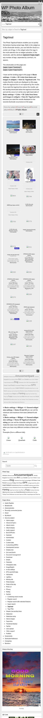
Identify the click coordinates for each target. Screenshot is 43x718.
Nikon (38, 391)
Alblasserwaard (12, 376)
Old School (9, 393)
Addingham (6, 376)
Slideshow (9, 614)
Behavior (13, 379)
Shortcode (26, 396)
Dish (13, 382)
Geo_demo (12, 388)
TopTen (8, 626)
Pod (31, 393)
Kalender (9, 535)
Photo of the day (11, 584)
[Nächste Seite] (38, 114)
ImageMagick (10, 567)
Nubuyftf (5, 393)
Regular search (12, 599)
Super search (11, 604)
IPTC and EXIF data (12, 572)
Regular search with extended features (19, 601)
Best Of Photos (10, 532)
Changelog (8, 641)
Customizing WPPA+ (12, 545)
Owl (17, 393)
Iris (36, 388)
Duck (25, 382)
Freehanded (18, 385)
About (6, 513)
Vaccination (36, 399)
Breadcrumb (8, 505)
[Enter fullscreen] (40, 2)
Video (9, 402)
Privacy (8, 589)
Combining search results (15, 596)
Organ (14, 393)
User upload (10, 629)
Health (17, 388)
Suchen (8, 594)
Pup (7, 396)
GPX (33, 385)
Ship (23, 396)
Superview (9, 621)
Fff (36, 382)
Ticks (18, 399)
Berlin (16, 379)
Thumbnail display (11, 624)
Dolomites (21, 382)
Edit (28, 382)
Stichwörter (9, 574)
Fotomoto (9, 562)
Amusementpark (25, 375)
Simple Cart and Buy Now (14, 611)
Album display (10, 528)
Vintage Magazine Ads (15, 402)
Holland (21, 388)
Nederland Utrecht (32, 391)
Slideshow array (11, 616)
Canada (26, 379)
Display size (9, 550)
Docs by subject (7, 29)
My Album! (8, 515)
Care (33, 379)
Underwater (31, 399)
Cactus (23, 379)
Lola (15, 391)
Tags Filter (10, 609)
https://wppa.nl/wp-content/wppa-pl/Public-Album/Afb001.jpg (29, 312)
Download (9, 557)
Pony (5, 396)
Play (29, 393)
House (33, 388)
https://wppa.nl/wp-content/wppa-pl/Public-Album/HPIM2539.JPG (29, 286)
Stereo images (10, 619)
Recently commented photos (13, 510)
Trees (26, 399)
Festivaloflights (32, 382)
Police (36, 393)
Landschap (9, 391)
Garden (8, 388)
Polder (33, 393)
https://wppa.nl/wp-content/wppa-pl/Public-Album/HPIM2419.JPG (29, 362)
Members (7, 643)
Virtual (21, 402)
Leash (12, 391)
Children (36, 379)
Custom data (10, 542)
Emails (8, 560)
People (27, 393)
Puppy (10, 396)
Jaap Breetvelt (19, 452)
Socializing (12, 399)
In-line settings (10, 569)
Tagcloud (26, 107)
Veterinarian (6, 402)
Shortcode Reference (11, 638)
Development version (12, 547)
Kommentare (10, 537)
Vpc (23, 402)
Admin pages (10, 520)
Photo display (10, 582)
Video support (10, 631)
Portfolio (8, 633)
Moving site (9, 579)
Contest (5, 382)
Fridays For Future (26, 385)
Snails (34, 396)
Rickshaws (15, 396)
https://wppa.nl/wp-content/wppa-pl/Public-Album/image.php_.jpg (13, 260)
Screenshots (8, 636)
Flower (6, 385)
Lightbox (8, 577)
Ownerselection (9, 508)
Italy (37, 388)
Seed (21, 396)
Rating (8, 592)
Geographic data (11, 565)
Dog (16, 382)
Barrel (10, 379)
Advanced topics (11, 523)
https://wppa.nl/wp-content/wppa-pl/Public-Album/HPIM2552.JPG (13, 309)
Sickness (31, 396)
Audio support (10, 530)
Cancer (30, 379)
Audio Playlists (9, 503)
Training (23, 399)
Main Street (18, 391)
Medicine (22, 391)
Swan (16, 399)
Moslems (26, 391)
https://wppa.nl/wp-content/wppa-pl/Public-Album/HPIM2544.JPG (13, 286)
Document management (13, 555)
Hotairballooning (28, 388)
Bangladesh (6, 379)
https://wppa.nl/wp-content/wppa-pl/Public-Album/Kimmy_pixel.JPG (13, 364)
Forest (13, 385)
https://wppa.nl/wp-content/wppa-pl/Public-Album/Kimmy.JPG (29, 337)
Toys (21, 399)
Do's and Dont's (11, 552)
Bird (20, 379)
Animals (37, 376)
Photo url (9, 587)
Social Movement (21, 492)
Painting (22, 393)
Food (9, 385)
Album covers (10, 525)
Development (9, 382)
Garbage (5, 388)
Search (16, 29)
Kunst (5, 391)
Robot (18, 396)
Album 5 (12, 110)
